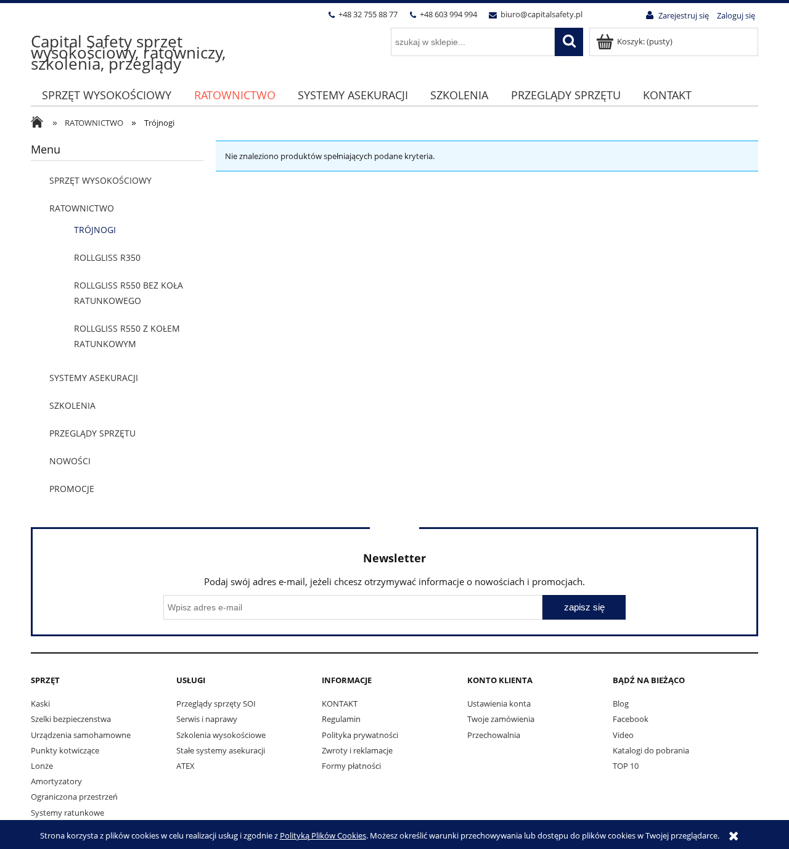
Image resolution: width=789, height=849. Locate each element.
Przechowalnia (493, 734)
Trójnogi (95, 230)
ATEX (185, 765)
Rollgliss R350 (107, 257)
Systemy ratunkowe (67, 812)
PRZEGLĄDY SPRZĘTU (92, 433)
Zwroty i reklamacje (357, 750)
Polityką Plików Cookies (323, 835)
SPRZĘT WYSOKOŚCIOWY (100, 180)
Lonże (42, 765)
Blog (621, 703)
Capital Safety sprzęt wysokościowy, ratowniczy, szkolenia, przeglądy (128, 52)
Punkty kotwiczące (65, 750)
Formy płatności (351, 765)
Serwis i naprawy (206, 718)
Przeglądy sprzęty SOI (216, 703)
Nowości (70, 461)
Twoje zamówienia (500, 718)
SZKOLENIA (72, 405)
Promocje (71, 488)
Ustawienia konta (499, 703)
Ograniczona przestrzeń (74, 796)
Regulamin (341, 718)
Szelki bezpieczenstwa (71, 718)
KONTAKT (340, 703)
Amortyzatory (56, 781)
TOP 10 (626, 765)
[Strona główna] (40, 123)
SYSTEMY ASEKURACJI (93, 377)
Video (623, 734)
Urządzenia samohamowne (81, 734)
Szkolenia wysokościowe (221, 734)
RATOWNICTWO (81, 208)
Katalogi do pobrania (651, 750)
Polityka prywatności (360, 734)
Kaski (40, 703)
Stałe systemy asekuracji (220, 750)
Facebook (630, 718)
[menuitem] (106, 95)
